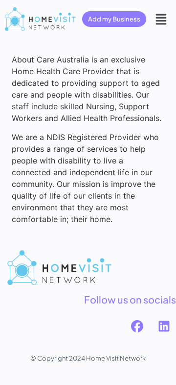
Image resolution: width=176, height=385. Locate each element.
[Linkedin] (164, 326)
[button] (161, 19)
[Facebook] (137, 326)
